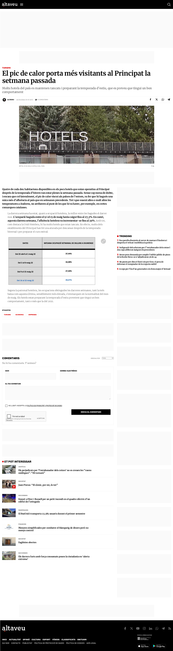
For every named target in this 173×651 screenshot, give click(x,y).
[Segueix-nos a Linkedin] (150, 628)
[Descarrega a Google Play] (159, 646)
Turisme (6, 68)
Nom (7, 371)
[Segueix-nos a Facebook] (125, 628)
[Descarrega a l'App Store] (143, 646)
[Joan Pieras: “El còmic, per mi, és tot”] (9, 484)
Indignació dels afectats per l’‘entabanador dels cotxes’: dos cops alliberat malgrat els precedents (144, 248)
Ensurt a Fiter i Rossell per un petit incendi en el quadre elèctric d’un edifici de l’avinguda (54, 500)
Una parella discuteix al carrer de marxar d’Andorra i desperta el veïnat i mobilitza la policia (142, 241)
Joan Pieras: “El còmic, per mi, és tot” (38, 485)
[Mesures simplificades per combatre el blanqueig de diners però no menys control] (9, 527)
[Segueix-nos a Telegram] (163, 628)
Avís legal (91, 643)
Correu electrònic (68, 371)
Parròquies (23, 510)
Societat (22, 481)
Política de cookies (75, 643)
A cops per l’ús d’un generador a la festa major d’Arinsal (144, 269)
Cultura (36, 639)
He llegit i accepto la (35, 406)
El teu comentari (13, 384)
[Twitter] (157, 99)
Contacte (15, 643)
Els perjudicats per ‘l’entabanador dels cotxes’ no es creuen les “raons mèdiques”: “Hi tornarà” (54, 471)
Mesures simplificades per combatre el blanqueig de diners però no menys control (53, 529)
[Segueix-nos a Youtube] (137, 628)
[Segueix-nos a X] (131, 628)
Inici (4, 639)
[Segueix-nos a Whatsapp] (156, 628)
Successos (22, 495)
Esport (46, 639)
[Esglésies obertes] (9, 541)
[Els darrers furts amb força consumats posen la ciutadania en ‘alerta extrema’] (9, 555)
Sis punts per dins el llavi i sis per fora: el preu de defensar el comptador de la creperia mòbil (140, 263)
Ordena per (95, 358)
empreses (32, 315)
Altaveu (10, 100)
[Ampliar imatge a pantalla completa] (149, 110)
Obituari (82, 639)
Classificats (68, 639)
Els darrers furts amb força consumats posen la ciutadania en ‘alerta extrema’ (53, 557)
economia (20, 315)
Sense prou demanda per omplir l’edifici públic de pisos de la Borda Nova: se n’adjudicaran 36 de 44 (143, 255)
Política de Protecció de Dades (49, 643)
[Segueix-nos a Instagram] (144, 628)
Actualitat (15, 639)
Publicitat (27, 643)
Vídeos (55, 639)
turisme (7, 315)
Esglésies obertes (27, 542)
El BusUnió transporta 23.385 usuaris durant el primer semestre (51, 513)
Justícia (22, 467)
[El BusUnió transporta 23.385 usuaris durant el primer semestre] (9, 513)
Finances (22, 524)
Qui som (5, 643)
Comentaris (43, 100)
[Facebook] (150, 99)
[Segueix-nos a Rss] (169, 628)
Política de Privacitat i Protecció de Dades (44, 406)
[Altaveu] (9, 4)
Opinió (26, 639)
